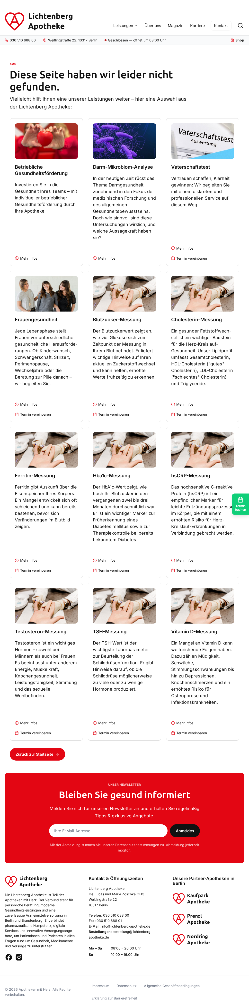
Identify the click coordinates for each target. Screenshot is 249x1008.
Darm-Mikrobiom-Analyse (123, 167)
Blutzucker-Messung (117, 320)
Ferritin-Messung (35, 476)
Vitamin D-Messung (194, 632)
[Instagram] (19, 957)
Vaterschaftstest (190, 167)
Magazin (175, 25)
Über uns (152, 25)
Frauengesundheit (36, 320)
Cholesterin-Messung (196, 320)
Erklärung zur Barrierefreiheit (114, 998)
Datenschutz (126, 986)
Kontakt (221, 25)
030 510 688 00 (116, 915)
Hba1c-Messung (112, 476)
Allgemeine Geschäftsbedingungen (172, 986)
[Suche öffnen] (240, 25)
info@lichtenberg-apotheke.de (125, 926)
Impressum (100, 986)
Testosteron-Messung (41, 632)
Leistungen (123, 25)
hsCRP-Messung (190, 476)
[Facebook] (9, 957)
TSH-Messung (110, 632)
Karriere (197, 25)
